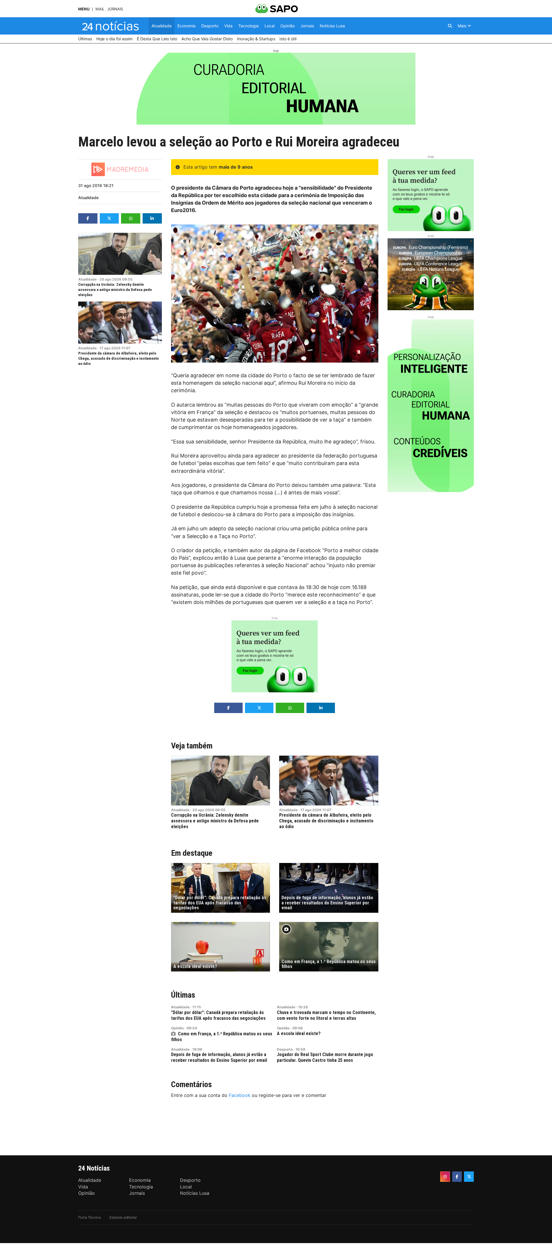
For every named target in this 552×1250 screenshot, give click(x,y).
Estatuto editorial (123, 1217)
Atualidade (88, 197)
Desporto (285, 1049)
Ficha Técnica (89, 1217)
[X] (469, 1176)
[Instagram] (445, 1176)
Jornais (115, 9)
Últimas (183, 995)
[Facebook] (457, 1176)
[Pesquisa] (450, 26)
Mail (99, 9)
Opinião (177, 1028)
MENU (83, 9)
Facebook (239, 1095)
